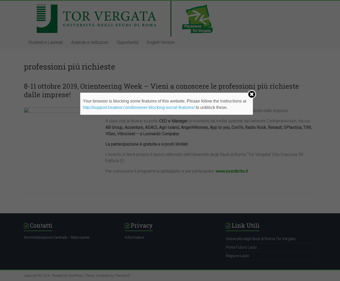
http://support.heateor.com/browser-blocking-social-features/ (139, 107)
